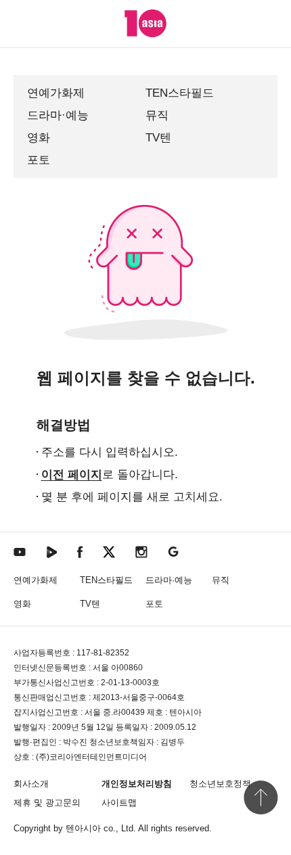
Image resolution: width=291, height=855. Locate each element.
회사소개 (31, 784)
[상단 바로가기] (260, 797)
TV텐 (158, 137)
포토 (38, 160)
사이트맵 (119, 803)
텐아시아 (83, 828)
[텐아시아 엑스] (109, 551)
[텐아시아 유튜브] (20, 551)
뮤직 (157, 115)
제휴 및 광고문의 (47, 803)
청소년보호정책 (220, 784)
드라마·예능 (58, 115)
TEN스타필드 (180, 93)
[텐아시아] (145, 23)
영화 (38, 137)
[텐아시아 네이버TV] (51, 551)
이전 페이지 (71, 474)
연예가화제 (56, 93)
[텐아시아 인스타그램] (141, 551)
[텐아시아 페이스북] (80, 551)
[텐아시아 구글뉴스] (173, 551)
